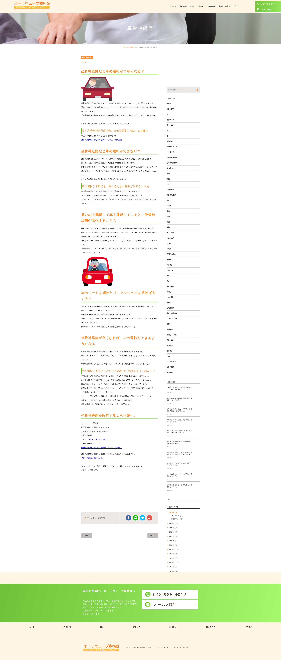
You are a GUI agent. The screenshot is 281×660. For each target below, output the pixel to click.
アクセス (201, 6)
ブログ (237, 6)
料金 (192, 6)
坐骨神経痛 (131, 47)
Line (135, 517)
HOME (125, 47)
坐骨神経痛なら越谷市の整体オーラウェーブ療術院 (101, 140)
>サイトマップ (163, 647)
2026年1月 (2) (177, 519)
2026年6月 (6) (177, 516)
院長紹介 (212, 6)
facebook (128, 517)
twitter (142, 517)
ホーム (173, 6)
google (149, 517)
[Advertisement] (119, 489)
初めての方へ (225, 6)
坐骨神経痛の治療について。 (92, 458)
